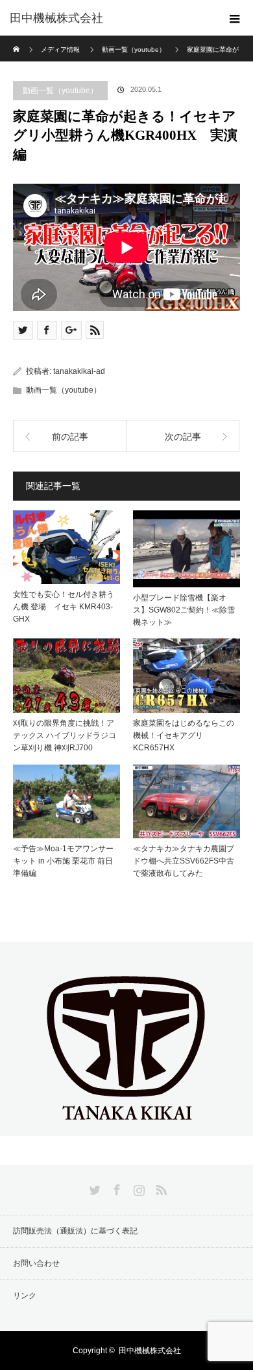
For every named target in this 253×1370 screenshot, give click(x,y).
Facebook (115, 1187)
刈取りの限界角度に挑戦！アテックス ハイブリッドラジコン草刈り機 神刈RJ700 (64, 735)
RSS (159, 1187)
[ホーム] (17, 40)
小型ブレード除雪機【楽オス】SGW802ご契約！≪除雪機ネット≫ (184, 610)
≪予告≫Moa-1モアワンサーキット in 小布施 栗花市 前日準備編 (63, 861)
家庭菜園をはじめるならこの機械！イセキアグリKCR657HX (183, 735)
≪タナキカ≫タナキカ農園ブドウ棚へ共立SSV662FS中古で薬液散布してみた (183, 861)
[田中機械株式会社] (126, 1125)
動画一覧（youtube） (60, 90)
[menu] (235, 18)
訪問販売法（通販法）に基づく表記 (75, 1230)
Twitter (93, 1187)
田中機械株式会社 (56, 18)
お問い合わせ (36, 1263)
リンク (24, 1295)
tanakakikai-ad (79, 371)
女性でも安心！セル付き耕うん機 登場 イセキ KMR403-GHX (63, 607)
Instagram (137, 1187)
